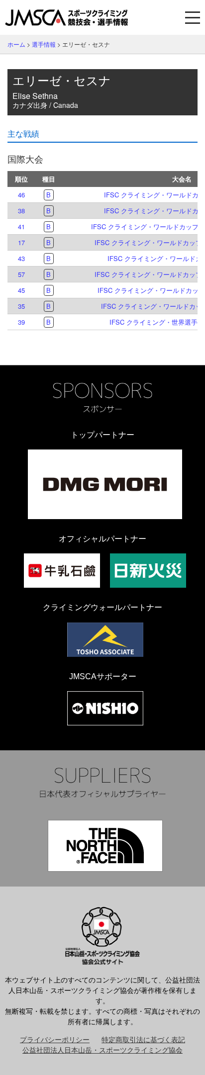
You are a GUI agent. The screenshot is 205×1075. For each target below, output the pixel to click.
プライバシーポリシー (55, 1039)
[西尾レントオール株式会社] (105, 708)
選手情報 (44, 44)
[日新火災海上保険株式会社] (148, 570)
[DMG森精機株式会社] (105, 484)
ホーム (16, 44)
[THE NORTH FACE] (105, 846)
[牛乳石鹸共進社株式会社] (62, 570)
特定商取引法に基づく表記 (143, 1039)
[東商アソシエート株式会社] (105, 640)
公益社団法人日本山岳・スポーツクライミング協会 (102, 1050)
